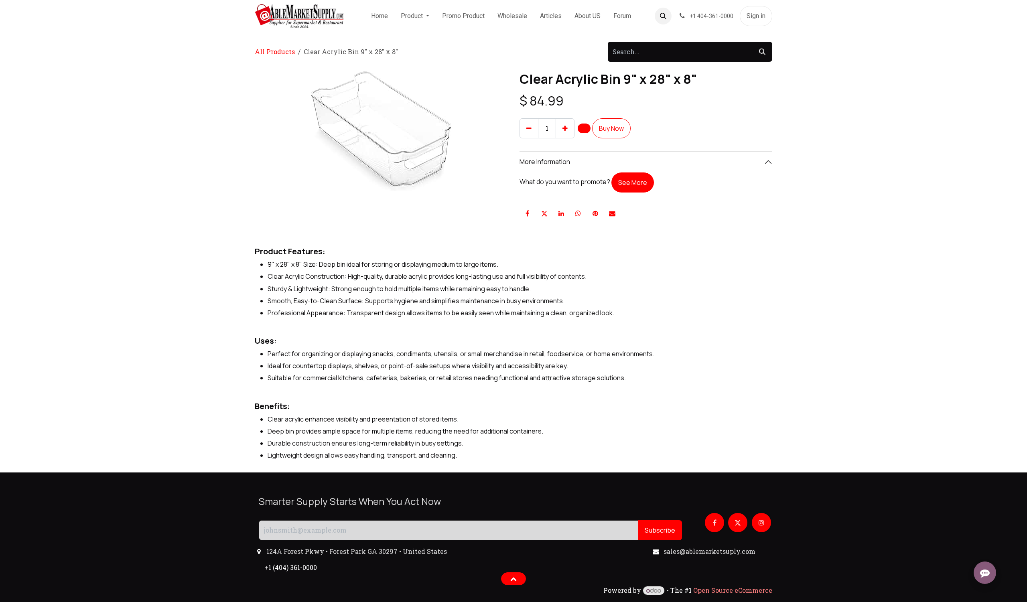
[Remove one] (529, 128)
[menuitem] (379, 16)
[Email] (612, 213)
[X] (544, 213)
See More (632, 182)
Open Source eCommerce (732, 590)
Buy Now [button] (611, 128)
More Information (545, 161)
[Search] (762, 52)
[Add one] (565, 128)
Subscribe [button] (660, 530)
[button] (663, 16)
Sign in (756, 16)
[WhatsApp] (578, 213)
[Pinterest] (595, 213)
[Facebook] (527, 213)
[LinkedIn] (561, 213)
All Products (275, 51)
